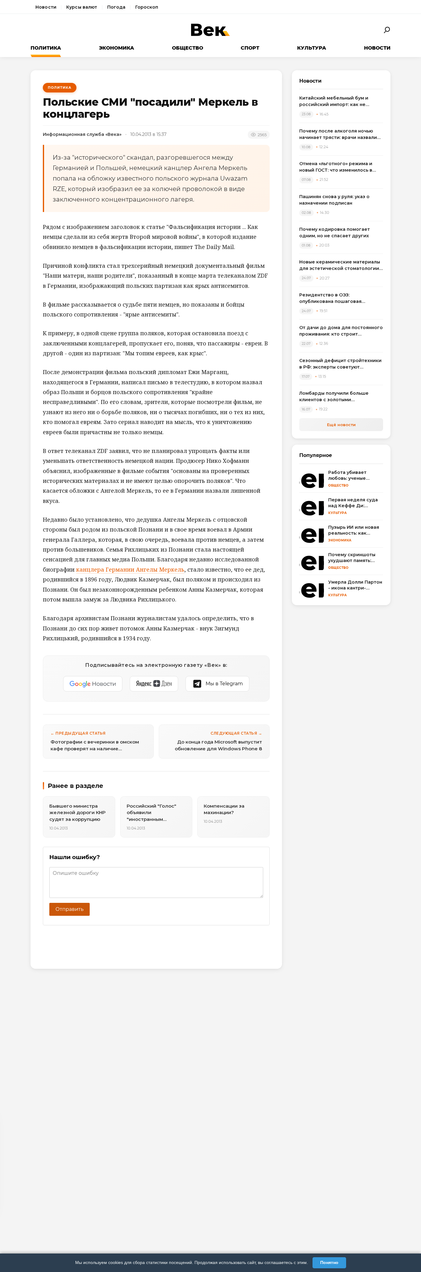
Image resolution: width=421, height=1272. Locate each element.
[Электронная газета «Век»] (210, 30)
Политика (46, 48)
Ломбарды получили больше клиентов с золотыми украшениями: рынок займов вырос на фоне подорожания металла (334, 396)
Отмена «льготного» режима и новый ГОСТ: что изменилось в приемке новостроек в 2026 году (339, 167)
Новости (45, 7)
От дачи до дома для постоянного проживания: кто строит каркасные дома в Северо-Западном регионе (341, 331)
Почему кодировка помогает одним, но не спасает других (334, 232)
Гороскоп (146, 7)
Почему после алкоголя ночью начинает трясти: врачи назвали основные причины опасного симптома (338, 134)
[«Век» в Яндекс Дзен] (154, 683)
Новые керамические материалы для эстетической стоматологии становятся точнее (339, 265)
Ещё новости (341, 424)
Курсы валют (81, 7)
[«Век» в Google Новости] (92, 683)
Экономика (116, 48)
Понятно (329, 1262)
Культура (311, 48)
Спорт (250, 48)
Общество (187, 48)
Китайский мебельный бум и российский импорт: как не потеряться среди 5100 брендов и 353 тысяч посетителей (340, 101)
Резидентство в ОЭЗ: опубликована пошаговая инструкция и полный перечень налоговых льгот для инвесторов (339, 298)
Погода (116, 7)
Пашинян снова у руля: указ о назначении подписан (334, 200)
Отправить (69, 909)
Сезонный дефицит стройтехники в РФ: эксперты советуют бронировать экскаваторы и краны (340, 364)
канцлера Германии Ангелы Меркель (130, 569)
